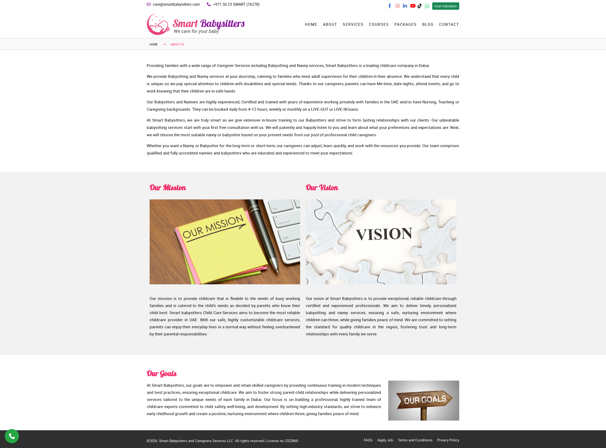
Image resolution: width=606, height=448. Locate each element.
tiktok (421, 7)
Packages (405, 24)
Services (353, 24)
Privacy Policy (448, 440)
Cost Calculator (445, 6)
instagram (401, 7)
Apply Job (385, 440)
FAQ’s (368, 440)
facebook (394, 7)
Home (311, 24)
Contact (449, 24)
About (330, 24)
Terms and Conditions (415, 440)
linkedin (408, 7)
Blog (428, 24)
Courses (379, 24)
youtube (415, 7)
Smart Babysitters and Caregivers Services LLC (196, 440)
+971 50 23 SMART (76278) (236, 4)
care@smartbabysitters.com (176, 4)
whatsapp (431, 7)
